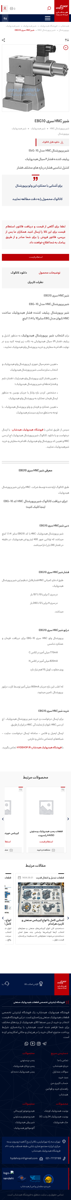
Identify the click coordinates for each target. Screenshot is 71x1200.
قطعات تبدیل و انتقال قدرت (50, 878)
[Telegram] (44, 1044)
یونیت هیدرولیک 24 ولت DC (53, 1117)
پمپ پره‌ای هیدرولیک (24, 1066)
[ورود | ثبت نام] (5, 8)
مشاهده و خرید (43, 850)
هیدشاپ (64, 26)
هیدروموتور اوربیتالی (24, 1111)
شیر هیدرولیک (30, 26)
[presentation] (68, 819)
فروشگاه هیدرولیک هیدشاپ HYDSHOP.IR (39, 747)
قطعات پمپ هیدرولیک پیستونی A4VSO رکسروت (46, 834)
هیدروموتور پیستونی (24, 1117)
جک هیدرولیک (60, 1122)
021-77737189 (53, 1158)
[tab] (49, 272)
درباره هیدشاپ (60, 1066)
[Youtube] (32, 1044)
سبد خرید (63, 1078)
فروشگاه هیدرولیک (48, 26)
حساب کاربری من (59, 1083)
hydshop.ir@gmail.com (24, 1158)
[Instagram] (39, 1044)
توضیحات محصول (49, 272)
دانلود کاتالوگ (19, 272)
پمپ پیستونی (27, 1060)
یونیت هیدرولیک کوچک (56, 1111)
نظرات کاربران (35, 282)
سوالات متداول (60, 1072)
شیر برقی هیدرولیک (25, 1122)
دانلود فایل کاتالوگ (50, 142)
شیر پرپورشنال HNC (46, 30)
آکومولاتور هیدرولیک (24, 1128)
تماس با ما (62, 1060)
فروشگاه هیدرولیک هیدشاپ (27, 429)
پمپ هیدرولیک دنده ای (23, 1072)
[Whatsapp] (26, 1044)
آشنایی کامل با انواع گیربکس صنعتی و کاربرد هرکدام (43, 922)
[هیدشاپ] (61, 11)
